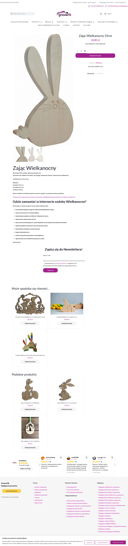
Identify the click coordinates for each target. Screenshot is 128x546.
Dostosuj (89, 542)
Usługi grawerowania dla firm (75, 516)
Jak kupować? (38, 500)
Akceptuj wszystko (118, 542)
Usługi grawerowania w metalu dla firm (78, 511)
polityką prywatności (61, 263)
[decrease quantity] (77, 51)
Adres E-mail (46, 255)
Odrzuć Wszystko (102, 542)
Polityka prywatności (40, 495)
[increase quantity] (84, 51)
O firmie (36, 497)
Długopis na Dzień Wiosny (106, 521)
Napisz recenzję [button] (25, 468)
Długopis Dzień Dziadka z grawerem (109, 500)
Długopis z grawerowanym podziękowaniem (111, 505)
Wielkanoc (99, 63)
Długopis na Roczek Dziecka (107, 510)
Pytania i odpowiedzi (40, 489)
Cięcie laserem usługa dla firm (75, 500)
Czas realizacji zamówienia (74, 492)
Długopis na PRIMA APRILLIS (107, 523)
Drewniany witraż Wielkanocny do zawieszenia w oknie (30, 317)
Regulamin (37, 492)
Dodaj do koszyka (95, 55)
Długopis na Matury (104, 516)
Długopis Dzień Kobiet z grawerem (109, 492)
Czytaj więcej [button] (71, 472)
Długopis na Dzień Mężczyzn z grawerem (110, 495)
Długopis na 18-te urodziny (106, 508)
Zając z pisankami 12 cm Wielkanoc (30, 403)
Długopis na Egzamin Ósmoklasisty (109, 513)
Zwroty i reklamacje (40, 487)
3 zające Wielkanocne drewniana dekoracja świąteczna (30, 355)
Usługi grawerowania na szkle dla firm (77, 514)
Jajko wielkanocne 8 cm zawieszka (30, 441)
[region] (64, 541)
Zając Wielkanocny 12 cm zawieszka (66, 403)
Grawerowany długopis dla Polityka (109, 531)
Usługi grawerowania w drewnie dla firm (78, 506)
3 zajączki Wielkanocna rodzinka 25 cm (67, 317)
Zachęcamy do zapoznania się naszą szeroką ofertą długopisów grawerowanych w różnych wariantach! (44, 197)
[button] (115, 465)
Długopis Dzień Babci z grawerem (108, 503)
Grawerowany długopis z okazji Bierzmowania (112, 526)
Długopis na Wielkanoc (105, 518)
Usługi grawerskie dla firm (74, 508)
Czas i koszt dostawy (72, 489)
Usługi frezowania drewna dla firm (76, 503)
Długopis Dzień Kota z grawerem (108, 489)
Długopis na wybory (104, 529)
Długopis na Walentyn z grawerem (109, 487)
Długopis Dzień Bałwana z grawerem (109, 497)
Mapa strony (38, 503)
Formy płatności (71, 487)
